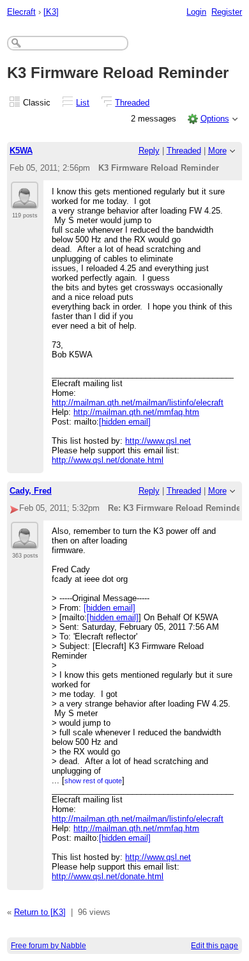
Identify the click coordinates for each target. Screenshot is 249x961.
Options (214, 118)
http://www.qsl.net (158, 441)
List (82, 102)
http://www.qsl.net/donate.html (107, 460)
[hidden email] (125, 421)
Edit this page (214, 945)
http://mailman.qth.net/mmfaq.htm (136, 412)
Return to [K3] (40, 912)
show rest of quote (93, 781)
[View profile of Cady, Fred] (24, 541)
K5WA (21, 150)
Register (226, 12)
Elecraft (21, 12)
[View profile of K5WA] (24, 201)
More (217, 150)
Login (196, 12)
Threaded (132, 102)
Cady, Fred (31, 491)
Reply (149, 150)
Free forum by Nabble (48, 945)
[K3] (51, 12)
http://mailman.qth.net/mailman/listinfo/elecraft (137, 402)
